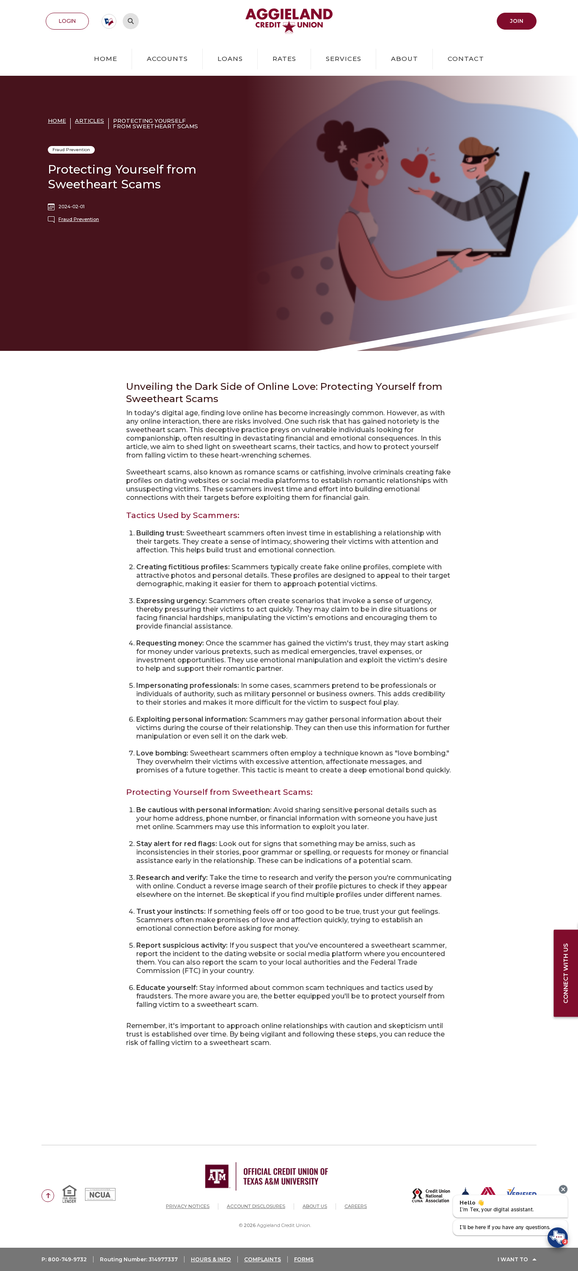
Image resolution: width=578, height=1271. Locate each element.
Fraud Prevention (78, 219)
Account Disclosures (256, 1206)
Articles (89, 120)
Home (105, 59)
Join (523, 20)
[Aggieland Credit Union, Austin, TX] (289, 21)
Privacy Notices (187, 1206)
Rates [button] (284, 59)
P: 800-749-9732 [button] (64, 1259)
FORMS (304, 1259)
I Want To (513, 1259)
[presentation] (563, 1189)
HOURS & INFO (211, 1259)
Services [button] (343, 59)
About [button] (404, 59)
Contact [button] (466, 59)
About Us (315, 1206)
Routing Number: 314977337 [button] (139, 1259)
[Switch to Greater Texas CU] (109, 21)
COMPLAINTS (262, 1259)
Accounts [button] (167, 59)
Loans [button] (230, 59)
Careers (355, 1206)
